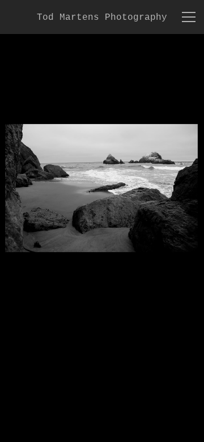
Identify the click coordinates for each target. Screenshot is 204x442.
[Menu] (188, 17)
